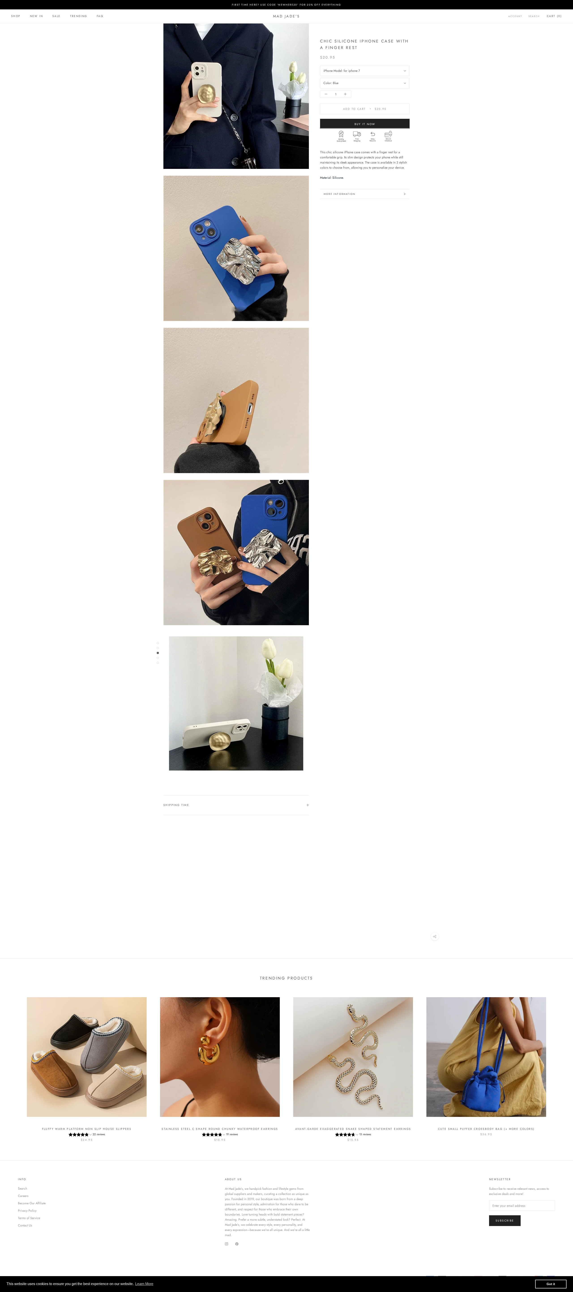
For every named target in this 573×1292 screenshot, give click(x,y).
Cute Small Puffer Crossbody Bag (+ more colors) (486, 1129)
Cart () (554, 16)
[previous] (14, 1065)
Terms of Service (29, 1218)
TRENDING (78, 16)
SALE (56, 16)
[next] (559, 1065)
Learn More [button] (144, 1284)
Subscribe (505, 1221)
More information (339, 194)
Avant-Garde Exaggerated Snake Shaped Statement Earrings (353, 1129)
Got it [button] (551, 1284)
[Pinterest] (236, 1243)
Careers (23, 1196)
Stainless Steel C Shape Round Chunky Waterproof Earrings (220, 1129)
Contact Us (25, 1225)
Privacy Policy (27, 1210)
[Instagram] (226, 1243)
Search (534, 16)
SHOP (16, 16)
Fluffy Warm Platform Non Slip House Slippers (87, 1129)
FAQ (100, 16)
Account (515, 16)
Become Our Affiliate (32, 1203)
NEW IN (36, 16)
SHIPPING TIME (176, 805)
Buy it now (365, 124)
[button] (87, 1135)
